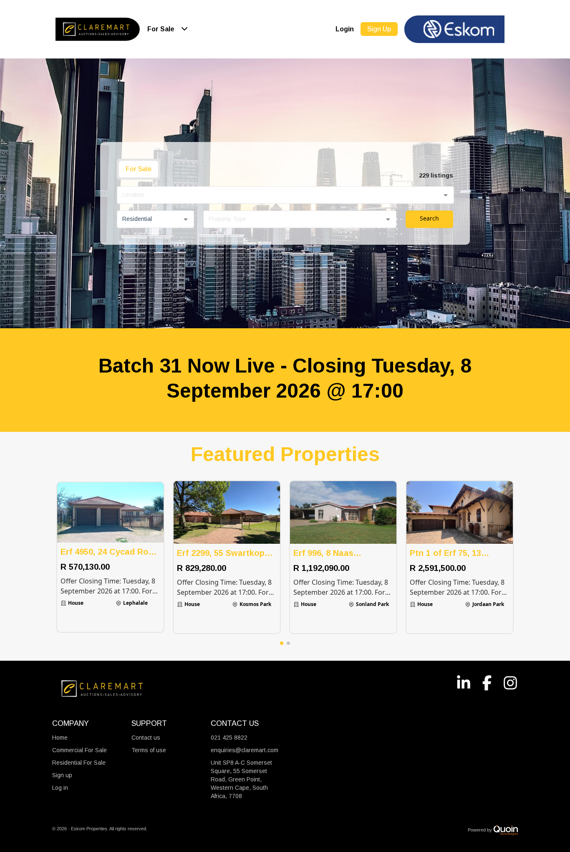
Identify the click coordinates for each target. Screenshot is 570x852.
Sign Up (379, 29)
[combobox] (285, 195)
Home (60, 737)
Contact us (145, 737)
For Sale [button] (160, 29)
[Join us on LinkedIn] (459, 681)
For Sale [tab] (138, 168)
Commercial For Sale (79, 750)
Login (344, 29)
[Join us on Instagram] (506, 681)
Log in (60, 787)
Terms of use (148, 750)
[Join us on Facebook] (482, 681)
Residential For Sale (79, 762)
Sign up (62, 775)
